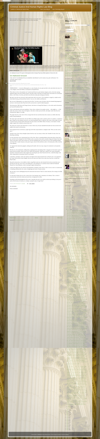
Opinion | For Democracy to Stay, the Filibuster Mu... (76, 380)
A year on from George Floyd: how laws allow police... (77, 377)
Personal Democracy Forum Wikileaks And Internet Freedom (76, 124)
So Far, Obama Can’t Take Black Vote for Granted (74, 139)
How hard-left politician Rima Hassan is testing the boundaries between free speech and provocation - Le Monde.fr (76, 98)
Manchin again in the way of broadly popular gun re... (77, 285)
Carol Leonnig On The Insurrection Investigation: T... (76, 360)
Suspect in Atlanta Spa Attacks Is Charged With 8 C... (76, 323)
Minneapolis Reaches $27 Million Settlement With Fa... (77, 369)
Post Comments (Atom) (19, 220)
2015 (67, 417)
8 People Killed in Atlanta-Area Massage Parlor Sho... (76, 335)
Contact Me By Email (50, 14)
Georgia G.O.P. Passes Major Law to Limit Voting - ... (76, 265)
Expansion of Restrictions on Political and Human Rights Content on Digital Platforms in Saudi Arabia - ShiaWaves (77, 112)
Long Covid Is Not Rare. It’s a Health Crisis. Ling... (76, 334)
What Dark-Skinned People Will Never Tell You (75, 268)
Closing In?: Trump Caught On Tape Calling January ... (77, 372)
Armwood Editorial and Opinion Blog (71, 43)
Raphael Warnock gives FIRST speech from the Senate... (77, 317)
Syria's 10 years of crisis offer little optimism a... (75, 351)
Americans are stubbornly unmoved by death (75, 294)
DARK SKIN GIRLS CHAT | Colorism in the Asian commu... (77, 273)
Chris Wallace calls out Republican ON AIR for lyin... (76, 230)
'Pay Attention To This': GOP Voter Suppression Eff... (76, 386)
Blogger (67, 434)
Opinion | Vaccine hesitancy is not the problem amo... (76, 387)
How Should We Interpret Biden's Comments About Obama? (76, 128)
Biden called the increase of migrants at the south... (76, 271)
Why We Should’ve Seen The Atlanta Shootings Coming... (77, 326)
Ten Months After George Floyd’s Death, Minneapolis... (77, 236)
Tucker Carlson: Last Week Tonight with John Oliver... (77, 354)
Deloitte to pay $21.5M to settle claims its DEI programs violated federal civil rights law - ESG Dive (76, 90)
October (68, 198)
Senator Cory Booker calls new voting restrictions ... (76, 247)
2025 (67, 188)
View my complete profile (74, 37)
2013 (67, 420)
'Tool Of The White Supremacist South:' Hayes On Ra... (77, 276)
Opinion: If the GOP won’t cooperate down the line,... (76, 332)
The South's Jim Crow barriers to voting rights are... (76, 329)
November (69, 197)
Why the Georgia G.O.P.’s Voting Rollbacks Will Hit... (76, 264)
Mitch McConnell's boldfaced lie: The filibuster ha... (76, 291)
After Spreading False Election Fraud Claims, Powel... (77, 296)
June (68, 204)
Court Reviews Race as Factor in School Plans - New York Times (77, 171)
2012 (67, 422)
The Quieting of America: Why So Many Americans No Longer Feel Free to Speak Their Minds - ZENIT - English (77, 100)
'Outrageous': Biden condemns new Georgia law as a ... (77, 248)
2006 (67, 428)
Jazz (51, 9)
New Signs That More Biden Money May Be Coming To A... (78, 274)
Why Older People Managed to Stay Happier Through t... (77, 346)
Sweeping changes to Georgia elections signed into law (77, 267)
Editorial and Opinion (34, 9)
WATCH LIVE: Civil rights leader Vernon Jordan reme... (77, 392)
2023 (67, 191)
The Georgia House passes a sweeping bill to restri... (76, 270)
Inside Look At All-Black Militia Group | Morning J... (76, 300)
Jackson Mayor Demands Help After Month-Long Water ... (77, 328)
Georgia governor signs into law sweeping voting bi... (76, 261)
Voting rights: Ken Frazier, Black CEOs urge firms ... (76, 210)
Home (36, 217)
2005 (67, 429)
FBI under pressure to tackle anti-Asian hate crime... (76, 319)
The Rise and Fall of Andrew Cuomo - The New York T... (77, 361)
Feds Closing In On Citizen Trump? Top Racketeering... (77, 401)
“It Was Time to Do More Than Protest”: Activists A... (76, 393)
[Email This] (29, 183)
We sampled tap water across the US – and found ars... (77, 218)
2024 (67, 189)
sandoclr (59, 434)
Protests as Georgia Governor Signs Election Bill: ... (76, 250)
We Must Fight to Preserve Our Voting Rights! (75, 255)
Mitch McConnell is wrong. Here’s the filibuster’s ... (76, 290)
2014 (67, 419)
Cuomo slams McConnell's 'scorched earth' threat (76, 325)
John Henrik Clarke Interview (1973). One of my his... (76, 242)
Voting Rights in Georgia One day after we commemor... (77, 390)
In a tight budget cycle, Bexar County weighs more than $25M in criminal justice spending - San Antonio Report (76, 62)
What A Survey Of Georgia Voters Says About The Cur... (77, 233)
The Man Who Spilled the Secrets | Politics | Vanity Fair (80, 154)
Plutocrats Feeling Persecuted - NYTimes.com (73, 160)
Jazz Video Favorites (69, 47)
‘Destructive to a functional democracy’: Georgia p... (76, 258)
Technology (67, 9)
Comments (68, 31)
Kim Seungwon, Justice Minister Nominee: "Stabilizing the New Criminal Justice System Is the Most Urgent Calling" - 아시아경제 (77, 53)
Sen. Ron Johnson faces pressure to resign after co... (77, 340)
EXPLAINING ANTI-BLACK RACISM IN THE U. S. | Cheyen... (78, 259)
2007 (67, 426)
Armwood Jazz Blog (68, 46)
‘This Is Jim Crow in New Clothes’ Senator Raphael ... (76, 303)
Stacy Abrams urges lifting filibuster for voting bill (76, 352)
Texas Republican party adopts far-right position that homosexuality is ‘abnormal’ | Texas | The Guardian (79, 134)
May (68, 206)
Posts (67, 29)
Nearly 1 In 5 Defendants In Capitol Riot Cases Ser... (76, 282)
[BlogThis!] (30, 183)
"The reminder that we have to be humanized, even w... (77, 212)
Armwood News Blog (69, 42)
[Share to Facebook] (32, 183)
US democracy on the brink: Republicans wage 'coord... (77, 293)
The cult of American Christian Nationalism (75, 216)
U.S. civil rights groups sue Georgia (73, 245)
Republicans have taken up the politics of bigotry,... (76, 235)
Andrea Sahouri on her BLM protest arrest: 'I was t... (76, 348)
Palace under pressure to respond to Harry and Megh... (77, 398)
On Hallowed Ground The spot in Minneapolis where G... (77, 238)
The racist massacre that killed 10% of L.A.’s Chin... (76, 314)
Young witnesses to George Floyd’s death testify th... (76, 221)
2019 (67, 411)
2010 (67, 425)
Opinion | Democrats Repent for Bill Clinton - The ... (76, 357)
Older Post (59, 217)
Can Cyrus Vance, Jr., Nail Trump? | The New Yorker (76, 366)
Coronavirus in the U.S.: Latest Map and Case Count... (77, 384)
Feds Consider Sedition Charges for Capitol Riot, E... (76, 297)
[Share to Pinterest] (34, 183)
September (69, 200)
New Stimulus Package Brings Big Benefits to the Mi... (77, 383)
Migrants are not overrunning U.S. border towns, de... (77, 331)
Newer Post (13, 217)
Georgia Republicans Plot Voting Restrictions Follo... (76, 404)
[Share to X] (31, 183)
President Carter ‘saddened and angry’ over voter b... (76, 389)
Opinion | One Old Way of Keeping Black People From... (77, 253)
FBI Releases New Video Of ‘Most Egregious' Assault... (77, 306)
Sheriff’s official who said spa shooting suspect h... (76, 320)
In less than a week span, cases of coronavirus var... (76, 229)
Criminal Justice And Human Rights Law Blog (31, 7)
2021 (67, 194)
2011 (67, 423)
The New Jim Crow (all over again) (73, 363)
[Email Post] (27, 183)
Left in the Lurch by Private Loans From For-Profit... (76, 262)
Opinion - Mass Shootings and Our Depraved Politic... (77, 279)
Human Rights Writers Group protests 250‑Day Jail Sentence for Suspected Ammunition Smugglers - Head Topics (77, 117)
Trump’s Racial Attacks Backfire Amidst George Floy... (77, 375)
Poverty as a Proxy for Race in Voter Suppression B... (77, 322)
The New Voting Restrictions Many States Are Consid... (77, 227)
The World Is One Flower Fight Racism (74, 308)
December (69, 195)
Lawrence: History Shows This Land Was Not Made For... (77, 288)
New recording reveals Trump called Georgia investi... (77, 378)
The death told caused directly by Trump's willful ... (76, 343)
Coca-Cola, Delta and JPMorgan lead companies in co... (77, 215)
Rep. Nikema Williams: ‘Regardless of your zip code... (77, 256)
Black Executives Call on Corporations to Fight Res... (76, 224)
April (68, 207)
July (68, 203)
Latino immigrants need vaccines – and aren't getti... (76, 337)
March (68, 209)
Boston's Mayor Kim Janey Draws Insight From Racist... (77, 277)
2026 (67, 186)
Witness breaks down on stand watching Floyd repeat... (77, 213)
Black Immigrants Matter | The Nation (74, 287)
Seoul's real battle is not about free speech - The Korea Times (76, 101)
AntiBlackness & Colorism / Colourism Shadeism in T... (77, 226)
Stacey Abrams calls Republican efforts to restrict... (76, 355)
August (68, 201)
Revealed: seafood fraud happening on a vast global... (77, 349)
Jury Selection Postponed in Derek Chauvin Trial (76, 395)
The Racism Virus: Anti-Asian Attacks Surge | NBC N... (77, 305)
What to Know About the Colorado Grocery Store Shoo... (77, 299)
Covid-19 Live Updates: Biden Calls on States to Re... (77, 232)
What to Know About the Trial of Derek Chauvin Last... (77, 239)
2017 (67, 414)
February (69, 406)
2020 (67, 409)
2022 (67, 192)
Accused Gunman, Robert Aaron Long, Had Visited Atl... (77, 311)
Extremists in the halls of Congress (73, 364)
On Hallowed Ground (18, 76)
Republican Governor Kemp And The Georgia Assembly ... (77, 241)
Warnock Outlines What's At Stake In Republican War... (77, 244)
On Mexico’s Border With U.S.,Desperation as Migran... (77, 358)
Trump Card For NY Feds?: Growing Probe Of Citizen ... (77, 381)
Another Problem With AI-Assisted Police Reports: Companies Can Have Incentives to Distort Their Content (77, 67)
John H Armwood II (75, 36)
